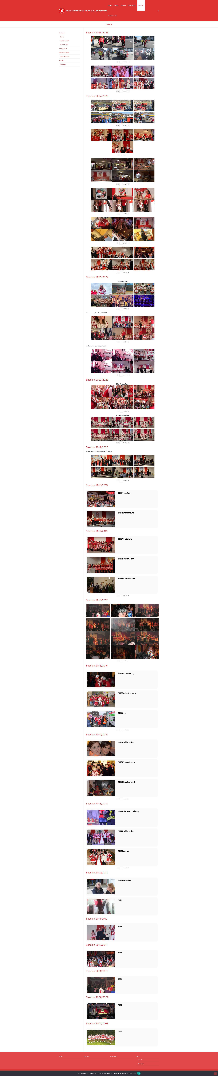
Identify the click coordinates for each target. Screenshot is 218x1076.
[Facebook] (158, 10)
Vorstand (61, 33)
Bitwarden (141, 1064)
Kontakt (61, 60)
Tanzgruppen (63, 48)
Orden (62, 37)
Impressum (113, 1056)
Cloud (140, 1060)
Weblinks (63, 64)
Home (60, 1056)
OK (139, 1073)
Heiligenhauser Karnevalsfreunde (86, 10)
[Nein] (215, 1073)
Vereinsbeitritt (64, 41)
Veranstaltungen (64, 52)
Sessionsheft (64, 45)
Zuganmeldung (64, 56)
